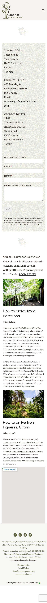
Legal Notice (23, 568)
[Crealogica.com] (39, 583)
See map (9, 72)
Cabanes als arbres (30, 583)
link (39, 225)
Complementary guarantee (23, 571)
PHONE (8, 176)
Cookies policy (23, 565)
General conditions (23, 574)
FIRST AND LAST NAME (15, 157)
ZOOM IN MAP (27, 274)
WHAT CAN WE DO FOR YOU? (18, 186)
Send (8, 209)
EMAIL (8, 167)
